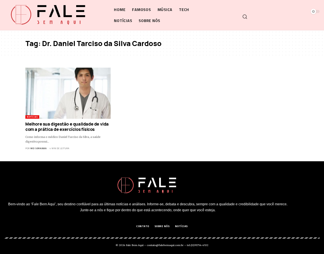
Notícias (32, 117)
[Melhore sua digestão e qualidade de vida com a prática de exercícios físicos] (68, 93)
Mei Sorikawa (38, 148)
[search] (280, 16)
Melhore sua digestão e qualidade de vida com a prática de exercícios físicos (67, 126)
